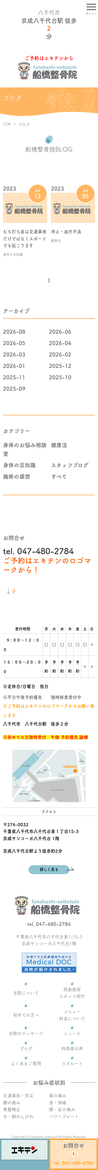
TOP (7, 124)
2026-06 (60, 331)
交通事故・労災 (18, 1095)
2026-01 (14, 365)
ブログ (26, 1048)
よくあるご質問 (26, 1063)
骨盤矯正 (11, 1109)
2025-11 (14, 377)
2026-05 (14, 343)
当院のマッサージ (25, 1033)
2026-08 (14, 331)
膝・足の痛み (62, 1109)
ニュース (72, 1033)
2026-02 (60, 354)
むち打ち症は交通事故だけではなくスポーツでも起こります (25, 238)
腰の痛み (11, 1102)
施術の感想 (16, 476)
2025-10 (60, 377)
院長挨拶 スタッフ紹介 (72, 993)
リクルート (72, 1063)
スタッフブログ (69, 465)
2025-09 (14, 388)
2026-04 (60, 343)
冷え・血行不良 (66, 231)
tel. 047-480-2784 (38, 551)
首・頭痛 (57, 1102)
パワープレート (64, 1116)
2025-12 (60, 365)
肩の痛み (57, 1095)
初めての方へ (26, 1015)
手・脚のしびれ (18, 1116)
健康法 (59, 445)
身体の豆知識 (19, 465)
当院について (26, 993)
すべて (59, 476)
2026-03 (14, 354)
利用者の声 (72, 1048)
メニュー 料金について (72, 1015)
